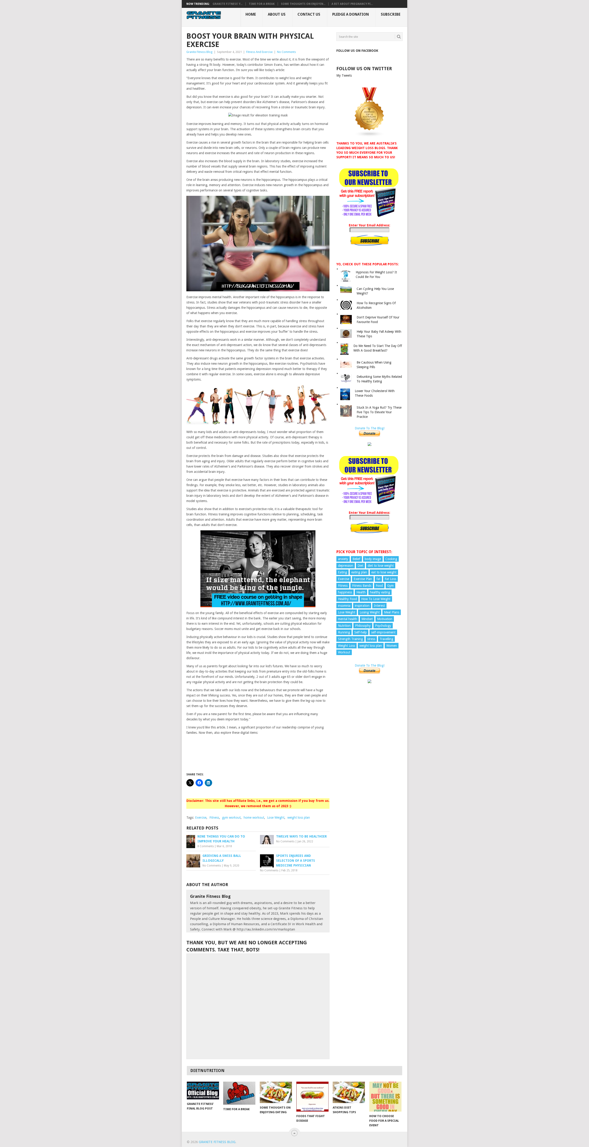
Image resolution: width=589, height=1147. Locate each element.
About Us (277, 14)
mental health (347, 619)
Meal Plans (391, 612)
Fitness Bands (361, 585)
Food (379, 585)
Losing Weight (370, 612)
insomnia (344, 605)
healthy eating (380, 592)
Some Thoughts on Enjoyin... (303, 4)
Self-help (360, 632)
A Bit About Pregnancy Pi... (352, 4)
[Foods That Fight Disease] (312, 1097)
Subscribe (390, 14)
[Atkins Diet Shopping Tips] (349, 1092)
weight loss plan (298, 817)
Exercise (200, 817)
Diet (360, 565)
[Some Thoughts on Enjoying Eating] (276, 1092)
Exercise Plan (363, 579)
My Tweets (344, 75)
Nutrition (344, 625)
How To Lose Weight (375, 599)
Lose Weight (275, 817)
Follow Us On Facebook (357, 50)
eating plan (359, 572)
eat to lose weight (383, 572)
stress (371, 639)
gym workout (231, 817)
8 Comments (205, 846)
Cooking (391, 559)
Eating (342, 572)
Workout (344, 652)
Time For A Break (262, 4)
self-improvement (383, 632)
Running (344, 632)
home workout (254, 817)
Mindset (367, 619)
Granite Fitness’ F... (228, 4)
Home (250, 14)
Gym (390, 585)
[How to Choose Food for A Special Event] (385, 1097)
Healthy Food (347, 599)
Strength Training (350, 639)
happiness (345, 592)
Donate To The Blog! (369, 428)
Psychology (383, 625)
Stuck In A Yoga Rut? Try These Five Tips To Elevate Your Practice (379, 412)
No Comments (286, 52)
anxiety (343, 559)
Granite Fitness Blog (199, 52)
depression (345, 565)
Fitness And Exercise (259, 52)
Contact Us (308, 14)
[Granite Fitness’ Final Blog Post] (203, 1090)
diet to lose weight (381, 565)
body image (373, 559)
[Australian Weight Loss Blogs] (369, 136)
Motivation (384, 619)
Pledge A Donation (350, 14)
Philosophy (363, 625)
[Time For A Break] (239, 1093)
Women (391, 645)
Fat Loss (390, 579)
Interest (379, 605)
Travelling (386, 639)
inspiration (362, 605)
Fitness (214, 817)
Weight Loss (346, 645)
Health (361, 592)
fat (378, 579)
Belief (356, 559)
